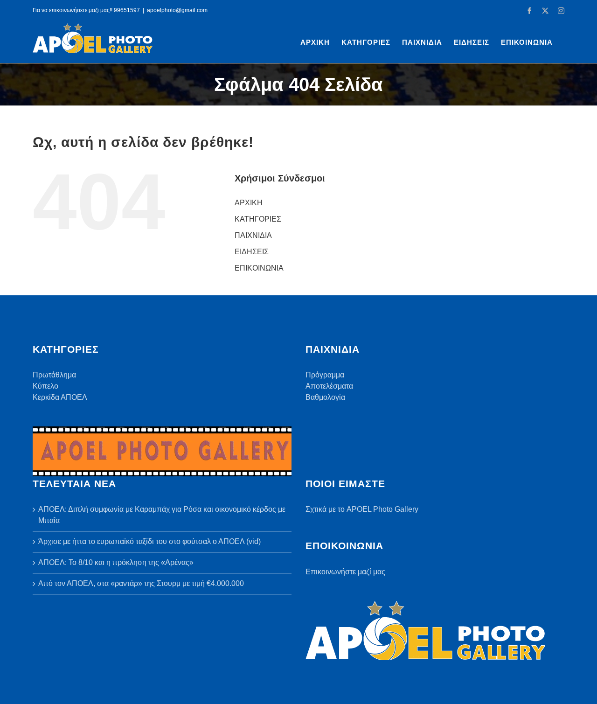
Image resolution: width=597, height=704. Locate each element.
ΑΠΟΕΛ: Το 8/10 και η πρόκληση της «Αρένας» (116, 562)
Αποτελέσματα (329, 386)
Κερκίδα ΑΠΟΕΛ (60, 397)
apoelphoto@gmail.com (177, 10)
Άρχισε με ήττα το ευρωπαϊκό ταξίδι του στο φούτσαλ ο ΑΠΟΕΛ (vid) (149, 541)
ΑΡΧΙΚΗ (249, 203)
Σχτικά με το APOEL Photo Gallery (361, 509)
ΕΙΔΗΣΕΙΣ (252, 252)
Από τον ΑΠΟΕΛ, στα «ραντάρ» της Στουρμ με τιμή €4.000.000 (141, 583)
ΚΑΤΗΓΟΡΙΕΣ (258, 219)
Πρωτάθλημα (54, 375)
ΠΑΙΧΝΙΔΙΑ (253, 235)
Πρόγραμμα (324, 375)
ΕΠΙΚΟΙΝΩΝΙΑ (259, 268)
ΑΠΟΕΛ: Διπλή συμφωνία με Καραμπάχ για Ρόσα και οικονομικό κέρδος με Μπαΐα (161, 514)
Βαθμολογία (325, 397)
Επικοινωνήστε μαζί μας (345, 572)
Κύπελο (45, 386)
